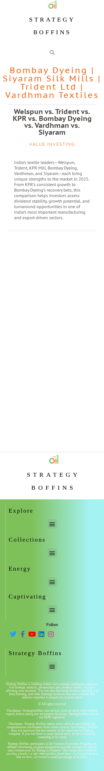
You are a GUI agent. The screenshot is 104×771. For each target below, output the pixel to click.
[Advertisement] (52, 288)
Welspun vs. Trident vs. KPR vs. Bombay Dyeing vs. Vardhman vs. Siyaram (52, 122)
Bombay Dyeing (49, 70)
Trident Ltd (48, 86)
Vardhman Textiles (52, 94)
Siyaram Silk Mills (48, 78)
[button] (52, 523)
